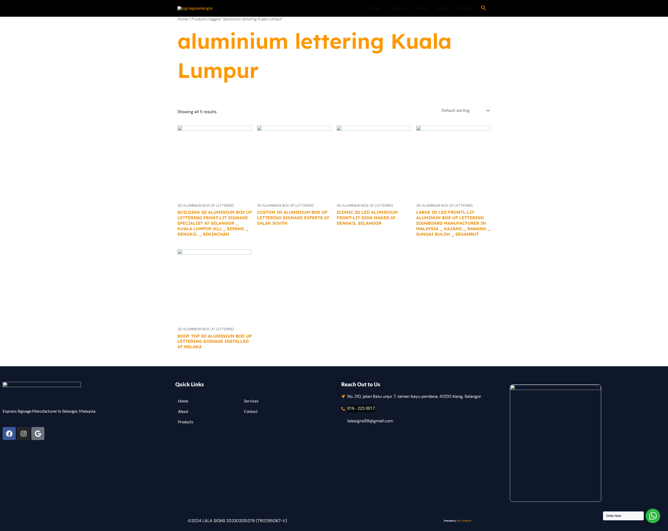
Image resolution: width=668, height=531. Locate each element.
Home (375, 8)
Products (397, 8)
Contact (465, 8)
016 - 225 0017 (361, 408)
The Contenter (464, 521)
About (443, 8)
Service (422, 8)
